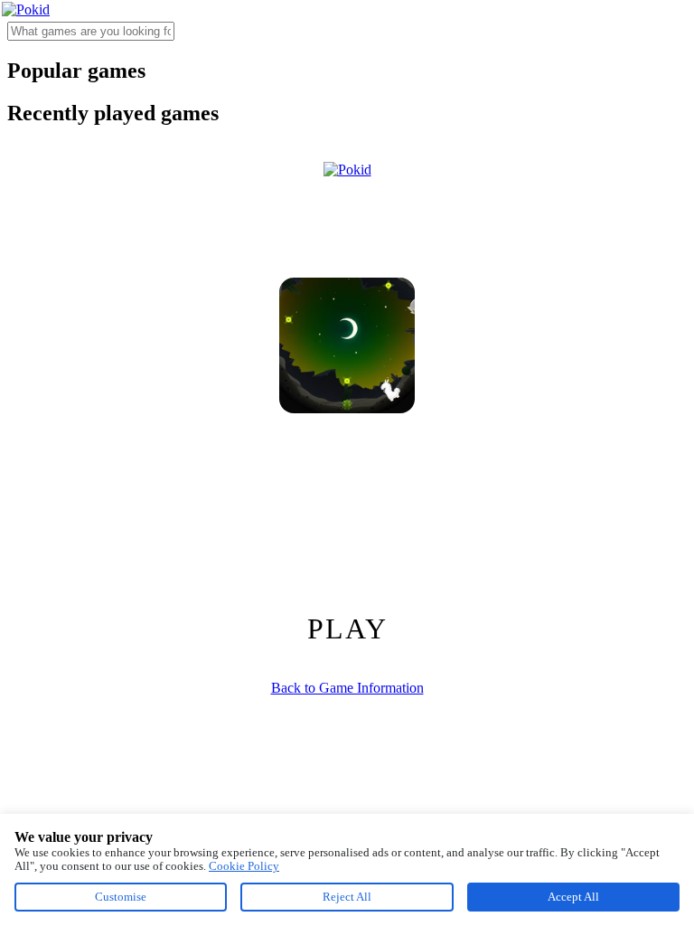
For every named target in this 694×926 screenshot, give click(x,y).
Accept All (573, 896)
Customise (120, 896)
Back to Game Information (347, 687)
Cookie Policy (244, 866)
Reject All (347, 896)
